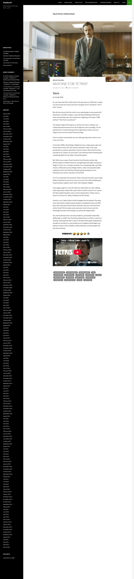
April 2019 (6, 335)
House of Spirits (7, 65)
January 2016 (7, 434)
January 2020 (7, 313)
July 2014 (5, 479)
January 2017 (7, 403)
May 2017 (6, 393)
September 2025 (7, 141)
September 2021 (7, 262)
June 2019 (6, 330)
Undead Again (15, 84)
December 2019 (7, 315)
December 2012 (7, 527)
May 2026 (6, 121)
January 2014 (7, 494)
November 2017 (7, 378)
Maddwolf (7, 2)
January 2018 (7, 373)
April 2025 (6, 154)
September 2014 (7, 474)
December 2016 (7, 406)
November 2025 (7, 136)
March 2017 (6, 398)
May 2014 (6, 484)
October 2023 (7, 199)
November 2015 (7, 439)
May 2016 (6, 423)
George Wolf (69, 275)
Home (60, 2)
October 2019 (7, 320)
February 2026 (7, 129)
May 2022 (6, 242)
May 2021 (6, 272)
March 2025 (6, 156)
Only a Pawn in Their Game (10, 63)
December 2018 (7, 345)
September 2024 (7, 171)
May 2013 (6, 514)
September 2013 (7, 504)
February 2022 (7, 250)
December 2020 (7, 285)
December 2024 (7, 164)
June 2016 (6, 421)
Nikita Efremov (59, 277)
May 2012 (6, 542)
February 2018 (7, 371)
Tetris (80, 280)
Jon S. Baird (80, 275)
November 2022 (7, 227)
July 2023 (5, 207)
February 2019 (7, 340)
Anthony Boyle (59, 272)
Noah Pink (70, 277)
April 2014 (6, 486)
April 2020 (6, 305)
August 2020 (6, 295)
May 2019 (6, 333)
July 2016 (5, 418)
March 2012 (6, 547)
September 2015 (7, 444)
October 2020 (7, 290)
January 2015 (7, 464)
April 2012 (6, 544)
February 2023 (7, 219)
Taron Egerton (70, 280)
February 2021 (7, 280)
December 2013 (7, 497)
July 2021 (5, 267)
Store (124, 2)
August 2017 (6, 386)
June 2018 (6, 360)
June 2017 (6, 391)
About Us (116, 2)
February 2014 (7, 491)
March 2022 (6, 247)
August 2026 (6, 114)
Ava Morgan (6, 101)
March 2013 (6, 519)
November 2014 (7, 469)
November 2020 (7, 287)
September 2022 (7, 232)
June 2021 (6, 270)
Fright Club (78, 2)
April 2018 (6, 366)
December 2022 (7, 224)
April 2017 (6, 396)
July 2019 (5, 328)
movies (98, 275)
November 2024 (7, 166)
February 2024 (7, 189)
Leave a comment (73, 88)
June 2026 (6, 119)
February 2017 (7, 401)
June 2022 (6, 240)
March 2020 (6, 308)
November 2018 (7, 348)
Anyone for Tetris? (70, 84)
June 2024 (6, 179)
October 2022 (7, 229)
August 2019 (6, 325)
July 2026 (5, 116)
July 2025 (5, 146)
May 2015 (6, 454)
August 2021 (6, 265)
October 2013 (7, 502)
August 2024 (6, 174)
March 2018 (6, 368)
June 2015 (6, 451)
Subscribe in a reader (9, 558)
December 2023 (7, 194)
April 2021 (6, 275)
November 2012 (7, 529)
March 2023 (6, 217)
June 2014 (6, 481)
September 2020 (7, 292)
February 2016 (7, 431)
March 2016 (6, 428)
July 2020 (5, 297)
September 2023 (7, 202)
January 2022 (7, 252)
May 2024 (6, 182)
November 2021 (7, 257)
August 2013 (6, 507)
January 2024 (7, 192)
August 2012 (6, 537)
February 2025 (7, 159)
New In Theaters (58, 80)
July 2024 (5, 177)
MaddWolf (89, 275)
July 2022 (5, 237)
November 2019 (7, 318)
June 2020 (6, 300)
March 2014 (6, 489)
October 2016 (7, 411)
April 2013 (6, 517)
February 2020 (7, 310)
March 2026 (6, 126)
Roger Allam (91, 277)
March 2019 (6, 338)
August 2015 (6, 446)
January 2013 (7, 524)
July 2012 (5, 539)
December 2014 (7, 466)
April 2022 (6, 245)
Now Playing (68, 2)
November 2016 (7, 408)
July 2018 (5, 358)
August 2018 (6, 355)
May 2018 (6, 363)
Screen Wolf (58, 280)
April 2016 (6, 426)
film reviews (58, 275)
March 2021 (6, 277)
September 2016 (7, 413)
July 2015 (5, 449)
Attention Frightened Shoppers (11, 56)
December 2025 (7, 134)
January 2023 (7, 222)
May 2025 (6, 151)
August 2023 (6, 204)
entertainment (84, 272)
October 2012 (7, 532)
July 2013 (5, 509)
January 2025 (7, 161)
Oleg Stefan (80, 277)
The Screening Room (91, 2)
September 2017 (7, 383)
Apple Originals (72, 272)
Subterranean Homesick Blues (11, 80)
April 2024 (6, 184)
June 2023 (6, 209)
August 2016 (6, 416)
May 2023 (6, 212)
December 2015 (7, 436)
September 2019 (7, 323)
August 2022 (6, 234)
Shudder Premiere (105, 2)
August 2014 (6, 476)
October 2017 (7, 381)
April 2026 (6, 124)
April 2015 (6, 456)
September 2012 (7, 534)
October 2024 (7, 169)
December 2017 (7, 376)
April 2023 (6, 214)
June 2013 (6, 512)
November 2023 (7, 197)
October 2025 (7, 139)
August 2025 (6, 144)
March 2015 (6, 459)
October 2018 (7, 350)
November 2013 (7, 499)
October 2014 (7, 471)
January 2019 (7, 343)
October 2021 (7, 260)
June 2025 (6, 149)
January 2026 (7, 131)
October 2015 (7, 441)
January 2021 (7, 282)
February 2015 (7, 461)
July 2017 (5, 388)
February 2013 (7, 522)
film (93, 272)
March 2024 (6, 187)
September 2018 (7, 353)
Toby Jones (87, 280)
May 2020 (6, 303)
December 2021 (7, 255)
